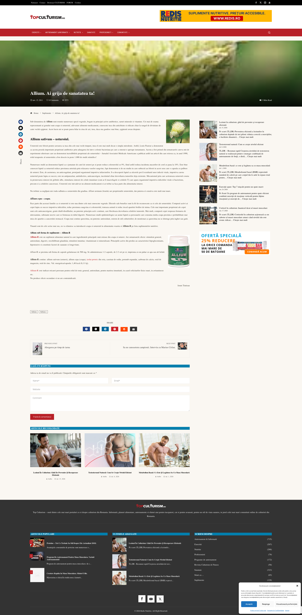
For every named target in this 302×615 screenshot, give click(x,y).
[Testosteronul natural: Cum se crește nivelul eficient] (208, 152)
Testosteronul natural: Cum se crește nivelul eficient (110, 472)
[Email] (20, 153)
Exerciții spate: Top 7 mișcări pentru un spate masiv (241, 186)
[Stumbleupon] (20, 147)
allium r (43, 312)
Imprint (287, 610)
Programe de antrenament (233, 559)
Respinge (266, 604)
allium (34, 312)
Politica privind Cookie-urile (258, 610)
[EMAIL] (133, 329)
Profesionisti (233, 554)
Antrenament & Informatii (233, 539)
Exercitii (233, 544)
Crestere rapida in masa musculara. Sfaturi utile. (67, 573)
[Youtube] (151, 598)
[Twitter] (20, 128)
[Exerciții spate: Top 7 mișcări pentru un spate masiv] (208, 194)
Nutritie (233, 549)
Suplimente (233, 580)
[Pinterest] (20, 140)
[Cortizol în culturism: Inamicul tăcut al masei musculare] (208, 215)
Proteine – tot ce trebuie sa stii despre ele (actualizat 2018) (71, 543)
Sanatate (233, 570)
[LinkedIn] (20, 134)
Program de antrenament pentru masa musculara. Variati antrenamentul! (70, 558)
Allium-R (34, 236)
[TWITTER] (95, 329)
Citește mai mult (246, 137)
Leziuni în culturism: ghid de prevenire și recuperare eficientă (55, 473)
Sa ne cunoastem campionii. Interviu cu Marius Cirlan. (149, 345)
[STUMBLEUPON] (124, 329)
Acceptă (249, 604)
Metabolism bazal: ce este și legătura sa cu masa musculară (164, 472)
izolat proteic (92, 259)
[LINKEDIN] (105, 329)
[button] (297, 586)
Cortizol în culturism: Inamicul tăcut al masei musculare (243, 207)
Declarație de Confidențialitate (275, 610)
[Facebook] (20, 122)
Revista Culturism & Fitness (233, 564)
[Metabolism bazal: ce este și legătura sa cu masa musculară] (208, 173)
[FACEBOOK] (86, 329)
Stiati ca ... (233, 575)
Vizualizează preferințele (286, 604)
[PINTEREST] (114, 329)
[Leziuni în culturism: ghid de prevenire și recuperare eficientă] (208, 129)
